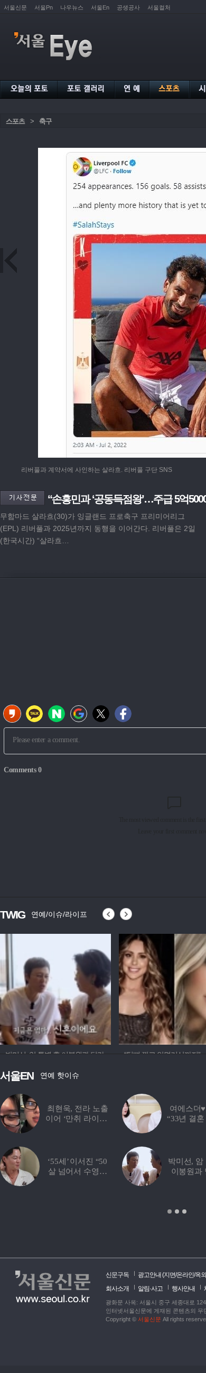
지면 (169, 1275)
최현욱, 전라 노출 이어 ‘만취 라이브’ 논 (77, 1118)
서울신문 (15, 7)
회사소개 (117, 1288)
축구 (45, 121)
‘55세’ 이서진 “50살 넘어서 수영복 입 (77, 1171)
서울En (100, 7)
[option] (55, 988)
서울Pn (43, 7)
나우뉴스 (71, 7)
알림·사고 (150, 1288)
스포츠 (15, 121)
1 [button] (169, 1211)
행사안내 (183, 1288)
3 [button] (184, 1211)
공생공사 (128, 7)
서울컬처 (159, 7)
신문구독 (117, 1275)
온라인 (185, 1275)
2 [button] (177, 1211)
